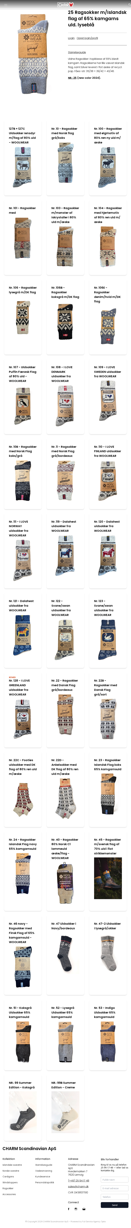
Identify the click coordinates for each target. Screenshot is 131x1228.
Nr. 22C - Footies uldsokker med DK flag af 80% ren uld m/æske (23, 767)
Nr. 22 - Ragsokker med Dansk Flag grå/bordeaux (64, 685)
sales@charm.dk (78, 1186)
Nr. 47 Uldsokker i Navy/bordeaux (63, 926)
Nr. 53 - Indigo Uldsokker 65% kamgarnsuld (105, 1012)
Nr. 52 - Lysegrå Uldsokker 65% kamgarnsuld (62, 1012)
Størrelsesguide (43, 1165)
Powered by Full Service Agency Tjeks (88, 1221)
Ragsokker (8, 1188)
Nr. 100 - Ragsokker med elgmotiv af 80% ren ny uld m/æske (108, 135)
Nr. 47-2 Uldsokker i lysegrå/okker (107, 926)
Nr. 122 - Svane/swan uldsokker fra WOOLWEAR (61, 608)
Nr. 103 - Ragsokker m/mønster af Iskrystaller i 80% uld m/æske (65, 215)
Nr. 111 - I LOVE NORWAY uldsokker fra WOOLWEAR (18, 528)
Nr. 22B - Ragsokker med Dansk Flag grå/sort (105, 687)
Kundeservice (42, 1176)
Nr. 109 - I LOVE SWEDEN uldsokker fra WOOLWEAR (107, 371)
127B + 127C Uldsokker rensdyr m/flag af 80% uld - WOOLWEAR (22, 135)
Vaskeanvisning (43, 1170)
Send (114, 1205)
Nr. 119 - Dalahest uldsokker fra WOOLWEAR (63, 526)
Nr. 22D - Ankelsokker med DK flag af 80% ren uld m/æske (64, 767)
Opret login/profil (87, 38)
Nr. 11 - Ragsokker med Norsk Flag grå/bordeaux (63, 451)
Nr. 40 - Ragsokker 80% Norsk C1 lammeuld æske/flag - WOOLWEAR (64, 849)
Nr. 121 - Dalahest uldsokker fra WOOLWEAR (21, 605)
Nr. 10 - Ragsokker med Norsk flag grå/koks (64, 133)
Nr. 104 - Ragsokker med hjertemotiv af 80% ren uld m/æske (108, 215)
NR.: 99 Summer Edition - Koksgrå (22, 1085)
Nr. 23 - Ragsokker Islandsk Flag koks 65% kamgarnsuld (107, 764)
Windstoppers (10, 1182)
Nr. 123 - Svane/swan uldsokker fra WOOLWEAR (103, 608)
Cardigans (8, 1176)
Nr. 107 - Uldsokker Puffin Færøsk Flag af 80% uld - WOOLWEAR (22, 374)
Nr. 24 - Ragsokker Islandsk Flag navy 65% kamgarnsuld (23, 844)
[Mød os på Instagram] (76, 1209)
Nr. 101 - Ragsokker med (22, 210)
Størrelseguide (77, 52)
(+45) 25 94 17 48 (78, 1180)
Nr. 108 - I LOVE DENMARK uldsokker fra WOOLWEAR (62, 374)
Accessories (9, 1194)
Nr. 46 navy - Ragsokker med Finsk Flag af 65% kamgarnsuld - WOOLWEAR (22, 933)
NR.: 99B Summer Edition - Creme (63, 1085)
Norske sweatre (11, 1170)
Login (71, 38)
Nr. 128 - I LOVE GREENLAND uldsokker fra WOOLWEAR (19, 687)
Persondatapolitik (44, 1182)
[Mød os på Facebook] (68, 1209)
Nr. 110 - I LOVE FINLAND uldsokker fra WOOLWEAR (107, 451)
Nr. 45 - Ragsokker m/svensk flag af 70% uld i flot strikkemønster (107, 846)
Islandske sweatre (12, 1165)
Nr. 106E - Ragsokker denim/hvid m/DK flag (107, 294)
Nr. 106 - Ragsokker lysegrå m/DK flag (23, 290)
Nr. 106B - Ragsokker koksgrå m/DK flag (65, 292)
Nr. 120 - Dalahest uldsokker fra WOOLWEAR (107, 526)
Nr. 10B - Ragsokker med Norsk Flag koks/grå (23, 451)
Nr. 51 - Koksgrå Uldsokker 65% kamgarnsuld (20, 1012)
